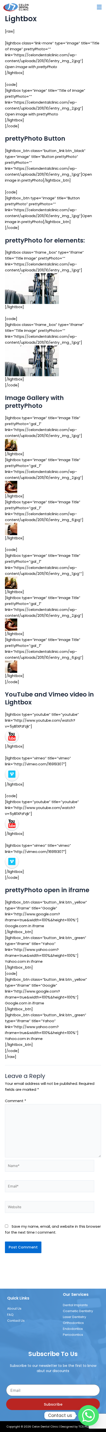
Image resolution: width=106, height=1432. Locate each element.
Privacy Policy (53, 1422)
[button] (82, 661)
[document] (53, 716)
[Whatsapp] (88, 1415)
